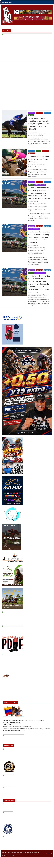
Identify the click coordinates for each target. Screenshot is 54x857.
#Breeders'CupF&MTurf (33, 249)
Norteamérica (45, 150)
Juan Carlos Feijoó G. (41, 164)
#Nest (39, 207)
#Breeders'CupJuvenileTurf (33, 204)
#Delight (30, 295)
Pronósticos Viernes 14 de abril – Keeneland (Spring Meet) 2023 (38, 159)
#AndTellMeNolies (33, 294)
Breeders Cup (31, 112)
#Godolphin (32, 134)
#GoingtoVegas (31, 252)
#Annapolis (32, 247)
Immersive (35, 135)
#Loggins (42, 252)
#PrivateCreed (31, 209)
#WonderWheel (42, 297)
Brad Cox (30, 135)
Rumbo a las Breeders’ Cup (40, 184)
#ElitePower (34, 295)
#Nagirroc (35, 207)
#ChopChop (46, 294)
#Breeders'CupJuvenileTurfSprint (34, 206)
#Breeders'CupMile (32, 250)
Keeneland (31, 115)
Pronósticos (31, 153)
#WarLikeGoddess (32, 255)
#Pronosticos (37, 166)
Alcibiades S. (46, 134)
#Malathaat (30, 207)
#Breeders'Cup (40, 294)
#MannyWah (45, 295)
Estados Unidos (39, 112)
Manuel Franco (40, 135)
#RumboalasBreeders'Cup (40, 209)
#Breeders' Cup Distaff (41, 203)
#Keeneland (37, 134)
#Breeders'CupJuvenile (42, 249)
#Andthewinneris (33, 203)
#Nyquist (42, 134)
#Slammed (41, 253)
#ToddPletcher (31, 210)
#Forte (42, 250)
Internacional (47, 112)
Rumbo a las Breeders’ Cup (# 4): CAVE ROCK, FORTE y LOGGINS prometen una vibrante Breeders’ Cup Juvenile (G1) (39, 237)
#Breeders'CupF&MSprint (40, 247)
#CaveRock (39, 250)
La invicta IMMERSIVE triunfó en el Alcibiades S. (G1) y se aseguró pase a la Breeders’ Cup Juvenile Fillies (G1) (39, 123)
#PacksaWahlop (44, 207)
